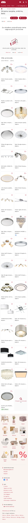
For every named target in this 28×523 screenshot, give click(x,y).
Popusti (23, 459)
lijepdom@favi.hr (9, 469)
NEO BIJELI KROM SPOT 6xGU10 (9, 166)
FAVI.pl (13, 515)
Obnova (14, 435)
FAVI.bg (19, 517)
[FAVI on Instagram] (7, 480)
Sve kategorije (21, 5)
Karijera (5, 473)
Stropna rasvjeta (11, 8)
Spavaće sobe (23, 447)
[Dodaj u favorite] (26, 64)
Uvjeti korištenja (8, 498)
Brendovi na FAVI (8, 490)
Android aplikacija (9, 506)
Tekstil (13, 5)
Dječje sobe (5, 460)
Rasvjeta (5, 435)
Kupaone (5, 446)
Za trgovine (6, 496)
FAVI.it (4, 517)
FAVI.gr (23, 517)
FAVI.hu (22, 515)
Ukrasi (8, 5)
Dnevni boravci (14, 447)
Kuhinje (23, 435)
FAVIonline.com (6, 510)
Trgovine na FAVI (8, 488)
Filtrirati (24, 18)
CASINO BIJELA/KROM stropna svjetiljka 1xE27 (13, 318)
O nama (5, 486)
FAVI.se (8, 517)
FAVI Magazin (7, 494)
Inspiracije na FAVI (8, 492)
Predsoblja (14, 459)
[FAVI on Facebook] (4, 480)
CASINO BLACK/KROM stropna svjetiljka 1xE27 (13, 362)
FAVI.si (3, 519)
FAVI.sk (8, 515)
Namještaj (3, 5)
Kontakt (5, 471)
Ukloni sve (8, 52)
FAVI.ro (17, 515)
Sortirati (15, 18)
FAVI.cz (4, 515)
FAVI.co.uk (13, 517)
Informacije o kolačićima (10, 500)
